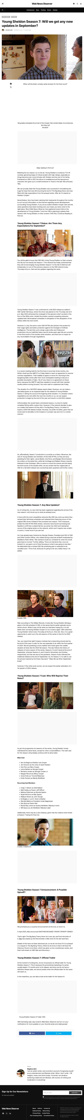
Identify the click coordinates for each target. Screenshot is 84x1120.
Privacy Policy (37, 1113)
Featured (14, 16)
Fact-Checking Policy (36, 1115)
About (34, 1108)
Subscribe (74, 1092)
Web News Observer (42, 3)
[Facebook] (74, 3)
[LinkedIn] (81, 3)
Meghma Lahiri (32, 1069)
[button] (3, 4)
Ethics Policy (46, 1110)
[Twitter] (77, 3)
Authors (40, 1108)
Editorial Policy (37, 1110)
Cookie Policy (46, 1113)
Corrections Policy (49, 1115)
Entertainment (6, 16)
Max (20, 939)
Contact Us (47, 1108)
